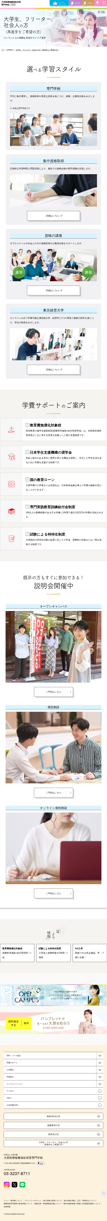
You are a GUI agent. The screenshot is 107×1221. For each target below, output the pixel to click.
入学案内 (10, 1070)
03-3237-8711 (17, 1173)
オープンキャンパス (62, 3)
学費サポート (12, 1063)
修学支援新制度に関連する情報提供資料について (81, 1204)
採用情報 (7, 1207)
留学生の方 (53, 1134)
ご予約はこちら (53, 692)
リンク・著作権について (13, 1201)
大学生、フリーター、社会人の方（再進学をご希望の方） (53, 1143)
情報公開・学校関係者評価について (47, 1204)
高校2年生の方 (53, 1116)
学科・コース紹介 (14, 1056)
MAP (41, 1163)
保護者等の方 (53, 1125)
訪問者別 (9, 50)
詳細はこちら (52, 216)
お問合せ (90, 3)
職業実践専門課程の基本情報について (18, 1204)
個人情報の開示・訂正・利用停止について (80, 1201)
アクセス (97, 5)
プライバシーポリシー (32, 1201)
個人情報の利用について (52, 1201)
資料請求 (77, 3)
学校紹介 (10, 1077)
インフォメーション (15, 1084)
